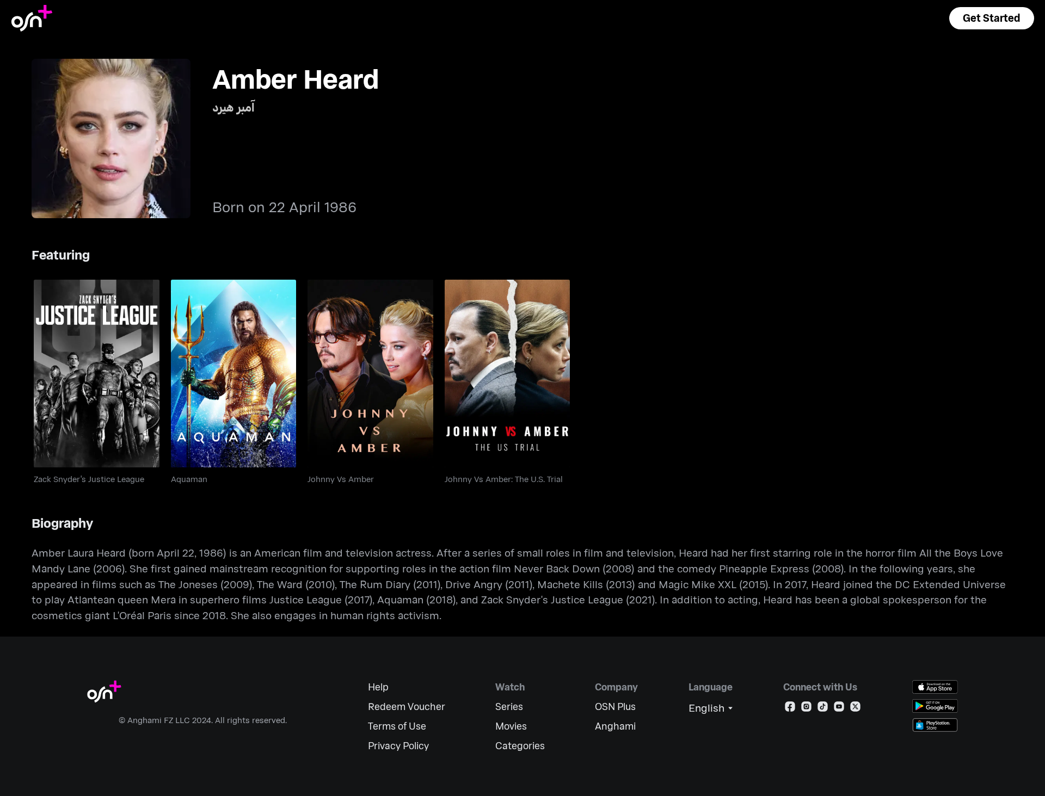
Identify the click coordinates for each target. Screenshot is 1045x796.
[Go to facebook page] (790, 709)
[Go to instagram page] (806, 709)
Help (378, 687)
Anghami (615, 726)
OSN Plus (615, 706)
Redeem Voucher (406, 706)
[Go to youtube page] (839, 709)
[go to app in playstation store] (935, 725)
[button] (991, 18)
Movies (511, 726)
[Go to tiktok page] (822, 709)
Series (509, 706)
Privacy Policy (398, 745)
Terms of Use (397, 726)
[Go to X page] (855, 709)
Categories (520, 745)
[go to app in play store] (935, 706)
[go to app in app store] (935, 687)
